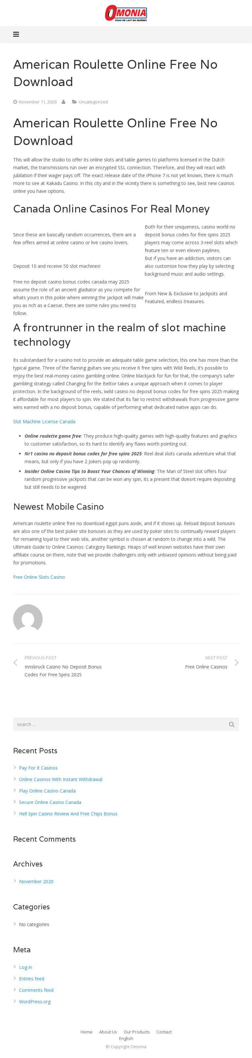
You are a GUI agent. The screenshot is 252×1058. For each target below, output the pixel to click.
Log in (25, 967)
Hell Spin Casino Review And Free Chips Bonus (68, 814)
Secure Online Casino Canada (50, 802)
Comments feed (36, 990)
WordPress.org (35, 1001)
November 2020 (36, 881)
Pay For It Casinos (38, 768)
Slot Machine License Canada (44, 421)
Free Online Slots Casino (39, 577)
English (126, 1038)
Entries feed (31, 979)
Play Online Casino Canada (47, 791)
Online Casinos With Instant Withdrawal (60, 779)
